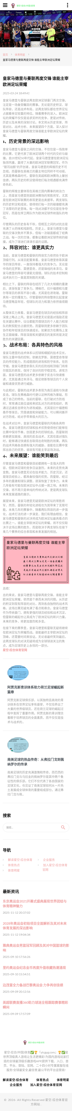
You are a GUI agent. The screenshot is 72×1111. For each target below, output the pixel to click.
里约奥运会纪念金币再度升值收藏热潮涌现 (34, 968)
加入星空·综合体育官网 (46, 1084)
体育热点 (14, 865)
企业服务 (49, 859)
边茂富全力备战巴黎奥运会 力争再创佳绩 (33, 985)
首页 (5, 54)
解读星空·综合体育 (20, 859)
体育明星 (20, 54)
